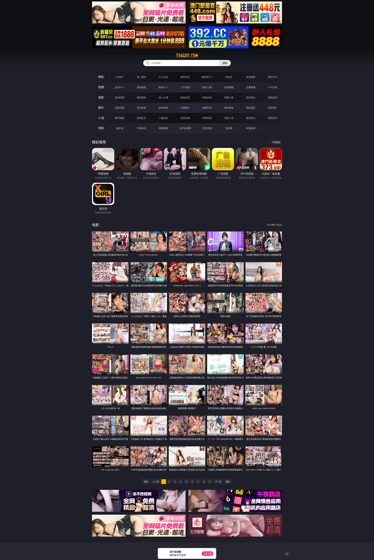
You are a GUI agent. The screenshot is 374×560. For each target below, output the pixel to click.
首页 (146, 481)
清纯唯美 (228, 107)
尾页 (228, 481)
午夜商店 (141, 128)
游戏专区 (185, 77)
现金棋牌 (250, 77)
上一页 (156, 481)
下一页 (218, 481)
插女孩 (119, 128)
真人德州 (141, 77)
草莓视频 (163, 128)
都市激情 (119, 118)
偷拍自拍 (141, 97)
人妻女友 (163, 118)
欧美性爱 (185, 97)
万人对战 (163, 77)
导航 (101, 128)
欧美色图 (163, 107)
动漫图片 (185, 107)
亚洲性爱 (119, 97)
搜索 (225, 63)
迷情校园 (207, 118)
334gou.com (187, 55)
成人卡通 (163, 97)
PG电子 (120, 77)
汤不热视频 (185, 128)
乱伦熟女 (250, 97)
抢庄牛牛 (272, 77)
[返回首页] (286, 553)
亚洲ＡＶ (119, 87)
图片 (101, 108)
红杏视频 (207, 128)
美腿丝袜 (207, 107)
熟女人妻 (207, 87)
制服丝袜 (207, 97)
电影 (101, 97)
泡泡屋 (228, 128)
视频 (101, 87)
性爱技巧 (272, 118)
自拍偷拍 (141, 87)
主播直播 (250, 87)
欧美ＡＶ (163, 87)
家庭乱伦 (141, 118)
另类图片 (272, 107)
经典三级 (228, 97)
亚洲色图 (141, 107)
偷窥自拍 (119, 107)
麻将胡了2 (207, 77)
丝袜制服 (228, 87)
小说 (101, 118)
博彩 (101, 77)
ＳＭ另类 (272, 87)
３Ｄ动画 (185, 87)
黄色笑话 (250, 118)
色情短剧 (250, 128)
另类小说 (228, 118)
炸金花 (228, 77)
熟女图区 (250, 107)
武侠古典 (185, 118)
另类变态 (272, 97)
